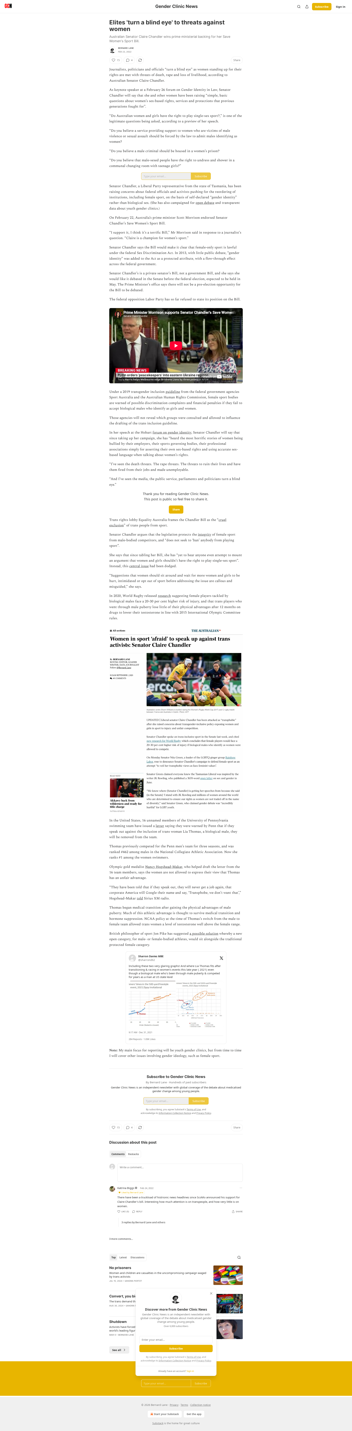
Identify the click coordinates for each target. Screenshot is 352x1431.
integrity (204, 534)
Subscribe (322, 6)
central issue (139, 566)
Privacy (174, 1405)
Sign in (340, 6)
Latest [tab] (123, 1257)
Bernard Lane (126, 48)
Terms (184, 1405)
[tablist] (125, 1154)
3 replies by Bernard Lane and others (143, 1222)
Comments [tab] (117, 1154)
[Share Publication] (307, 6)
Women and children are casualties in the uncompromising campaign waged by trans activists (157, 1274)
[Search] (298, 6)
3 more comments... (121, 1239)
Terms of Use (194, 1357)
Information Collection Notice (175, 1360)
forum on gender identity (172, 432)
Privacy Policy (203, 1360)
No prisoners (120, 1268)
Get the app (194, 1414)
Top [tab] (113, 1257)
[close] (211, 1293)
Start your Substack (166, 1414)
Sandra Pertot (133, 1281)
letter (160, 826)
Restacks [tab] (133, 1154)
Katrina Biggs (125, 1188)
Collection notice (200, 1405)
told (140, 898)
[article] (176, 1276)
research (164, 596)
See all (116, 1350)
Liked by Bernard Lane (132, 1192)
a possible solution (204, 933)
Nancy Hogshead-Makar (163, 867)
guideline (173, 391)
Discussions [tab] (137, 1257)
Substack (157, 1423)
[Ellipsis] (241, 1188)
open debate (205, 203)
